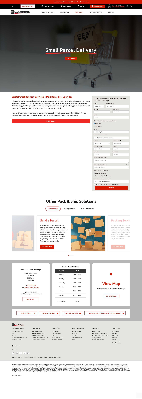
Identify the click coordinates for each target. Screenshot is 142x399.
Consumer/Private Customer (103, 176)
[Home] (13, 6)
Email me (98, 123)
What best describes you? (101, 170)
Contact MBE (115, 341)
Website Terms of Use (17, 357)
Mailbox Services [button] (47, 12)
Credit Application (96, 337)
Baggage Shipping (56, 333)
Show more (16, 346)
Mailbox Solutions (18, 328)
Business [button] (111, 12)
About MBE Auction (37, 331)
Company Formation (17, 339)
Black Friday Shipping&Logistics (100, 333)
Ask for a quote (99, 6)
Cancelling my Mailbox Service (19, 337)
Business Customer (100, 173)
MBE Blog (114, 337)
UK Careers (115, 333)
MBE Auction (36, 328)
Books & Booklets (77, 337)
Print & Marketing (78, 328)
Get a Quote (71, 58)
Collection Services (57, 339)
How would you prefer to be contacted (105, 120)
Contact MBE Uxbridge (31, 287)
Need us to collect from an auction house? (105, 313)
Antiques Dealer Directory (38, 333)
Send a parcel (26, 313)
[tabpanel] (71, 233)
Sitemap (114, 339)
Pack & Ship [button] (79, 12)
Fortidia (59, 357)
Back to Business (96, 331)
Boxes (74, 339)
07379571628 (31, 285)
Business (95, 328)
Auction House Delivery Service (40, 337)
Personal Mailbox (71, 313)
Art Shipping (55, 331)
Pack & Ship (56, 328)
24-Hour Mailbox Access (18, 331)
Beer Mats (74, 335)
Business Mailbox (48, 313)
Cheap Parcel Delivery (57, 337)
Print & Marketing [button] (95, 12)
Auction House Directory (38, 339)
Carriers (54, 335)
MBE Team (115, 335)
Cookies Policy (52, 357)
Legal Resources (116, 343)
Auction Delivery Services (38, 335)
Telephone (98, 126)
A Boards (74, 333)
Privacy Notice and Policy (30, 357)
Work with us (115, 331)
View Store (30, 299)
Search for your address (100, 135)
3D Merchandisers (77, 331)
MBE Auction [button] (64, 12)
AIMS (13, 333)
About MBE (116, 328)
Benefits (14, 335)
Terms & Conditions (42, 357)
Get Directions (111, 296)
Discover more (47, 246)
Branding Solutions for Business (100, 335)
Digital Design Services (98, 339)
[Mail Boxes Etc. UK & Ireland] (20, 12)
